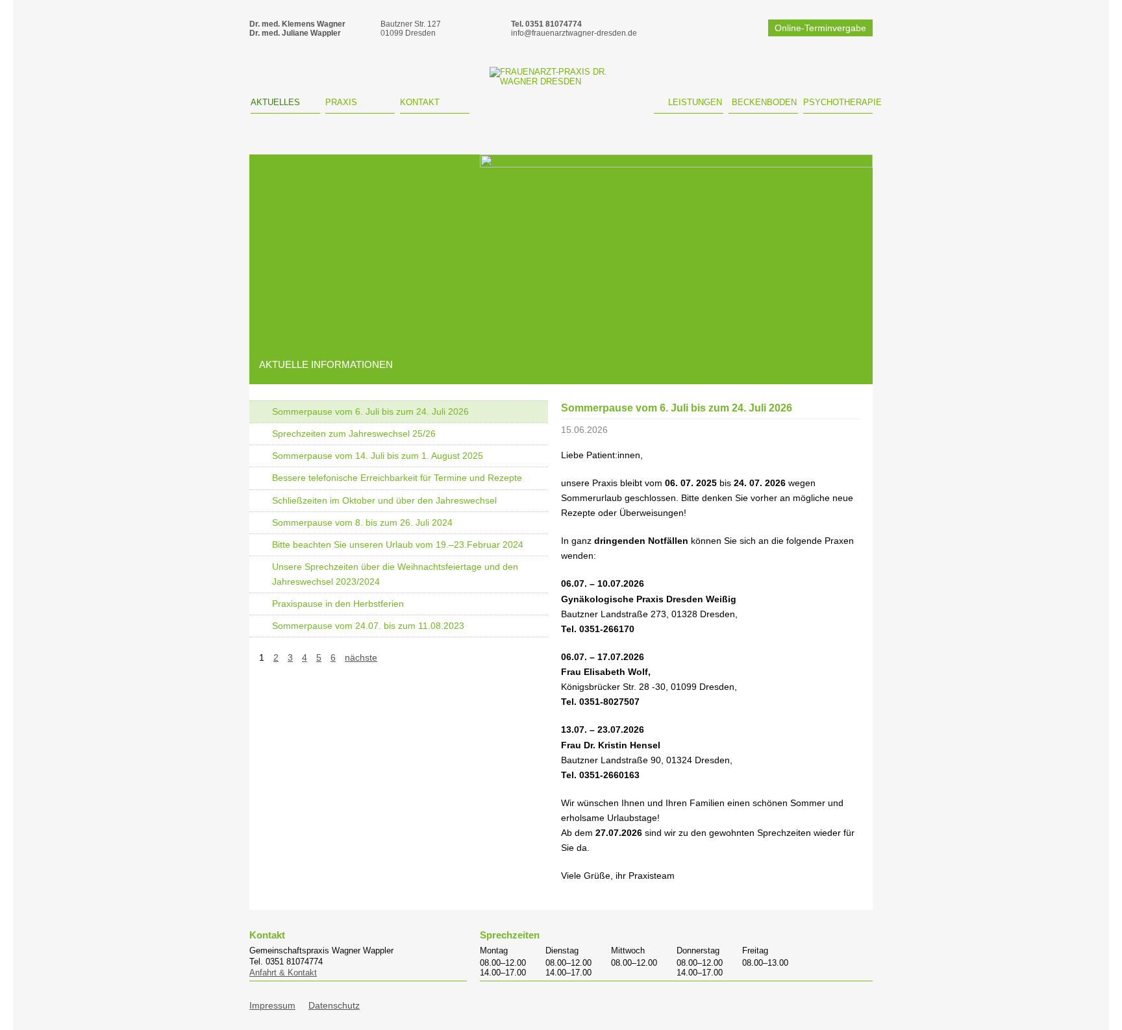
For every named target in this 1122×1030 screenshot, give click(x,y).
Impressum (272, 1006)
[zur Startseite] (562, 93)
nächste (361, 658)
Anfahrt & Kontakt (283, 972)
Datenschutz (334, 1006)
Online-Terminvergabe (820, 28)
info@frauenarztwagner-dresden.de (574, 33)
